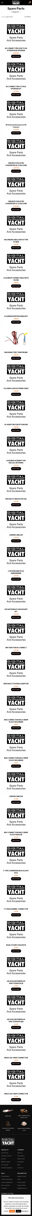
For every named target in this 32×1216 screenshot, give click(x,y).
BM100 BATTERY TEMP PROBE (16, 352)
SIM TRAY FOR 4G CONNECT (16, 648)
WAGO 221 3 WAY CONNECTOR (16, 1058)
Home (3, 17)
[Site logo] (16, 2)
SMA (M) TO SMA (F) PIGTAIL (16, 499)
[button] (16, 56)
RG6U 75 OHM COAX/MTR (16, 945)
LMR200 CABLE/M (16, 796)
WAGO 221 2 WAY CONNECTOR (16, 1094)
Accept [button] (12, 1211)
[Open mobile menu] (2, 2)
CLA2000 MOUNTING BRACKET (16, 316)
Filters (29, 17)
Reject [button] (18, 1211)
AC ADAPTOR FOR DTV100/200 (16, 424)
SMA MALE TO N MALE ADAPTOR (16, 684)
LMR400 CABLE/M (16, 535)
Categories (15, 12)
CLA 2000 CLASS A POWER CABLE (16, 388)
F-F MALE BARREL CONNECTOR (16, 909)
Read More (25, 1211)
